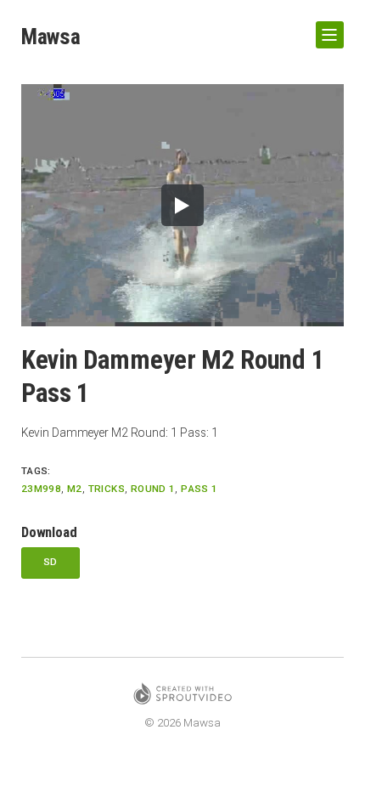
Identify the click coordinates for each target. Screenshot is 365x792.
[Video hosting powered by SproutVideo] (182, 696)
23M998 (41, 489)
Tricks (106, 489)
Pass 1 (199, 489)
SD (50, 562)
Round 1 (153, 489)
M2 (74, 489)
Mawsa (51, 36)
